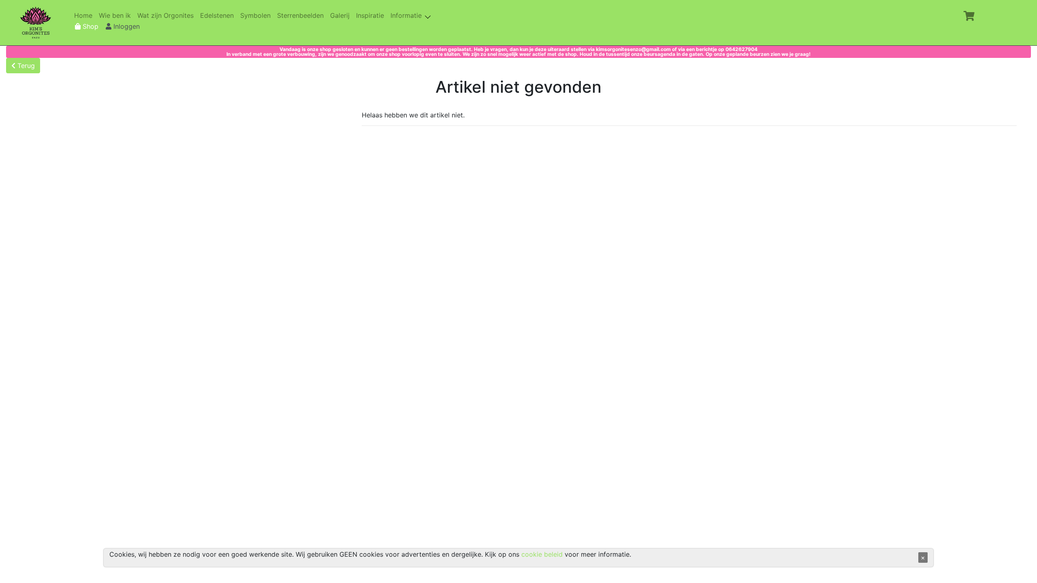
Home (85, 15)
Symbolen (257, 15)
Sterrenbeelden (302, 15)
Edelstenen (218, 15)
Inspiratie (371, 15)
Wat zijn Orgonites (167, 15)
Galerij (341, 15)
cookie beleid (542, 554)
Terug (25, 66)
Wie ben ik (116, 15)
